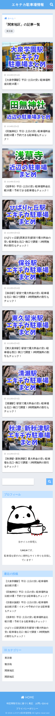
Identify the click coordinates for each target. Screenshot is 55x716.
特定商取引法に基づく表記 (20, 703)
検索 (49, 481)
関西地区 (9, 676)
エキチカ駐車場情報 (28, 4)
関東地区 (9, 670)
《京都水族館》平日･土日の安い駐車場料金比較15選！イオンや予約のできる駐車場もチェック (27, 606)
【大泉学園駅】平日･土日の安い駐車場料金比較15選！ (26, 583)
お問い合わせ (42, 703)
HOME (29, 697)
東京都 (9, 31)
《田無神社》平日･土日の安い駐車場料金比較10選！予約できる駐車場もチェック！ (27, 594)
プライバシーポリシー (27, 708)
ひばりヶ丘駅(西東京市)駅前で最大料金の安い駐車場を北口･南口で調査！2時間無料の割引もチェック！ (27, 632)
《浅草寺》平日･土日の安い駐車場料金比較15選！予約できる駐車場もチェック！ (26, 619)
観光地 (8, 664)
